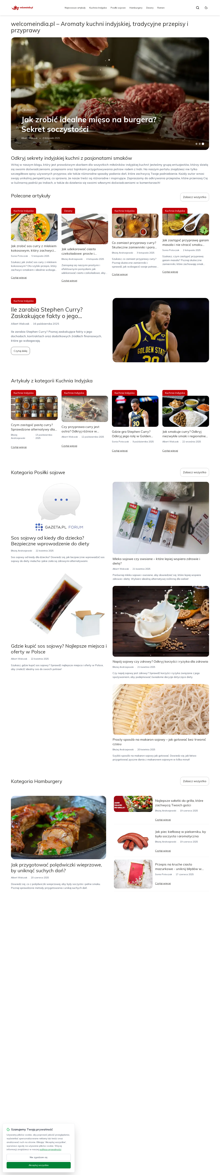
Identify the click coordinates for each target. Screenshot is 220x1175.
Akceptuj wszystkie (39, 1165)
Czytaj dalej (20, 350)
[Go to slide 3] (203, 144)
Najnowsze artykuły (75, 7)
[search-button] (197, 7)
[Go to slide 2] (200, 144)
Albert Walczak (29, 138)
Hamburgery (135, 7)
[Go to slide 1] (196, 144)
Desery (149, 7)
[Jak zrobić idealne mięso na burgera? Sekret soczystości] (110, 93)
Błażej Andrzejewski (72, 259)
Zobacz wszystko (194, 197)
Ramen (161, 7)
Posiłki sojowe (118, 7)
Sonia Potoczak (19, 255)
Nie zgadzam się (39, 1157)
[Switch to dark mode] (206, 8)
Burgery (29, 110)
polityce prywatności (50, 1149)
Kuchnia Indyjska (98, 7)
